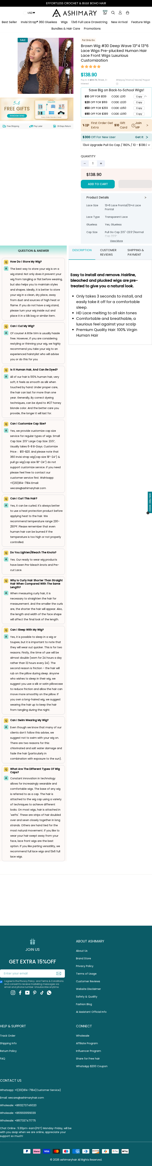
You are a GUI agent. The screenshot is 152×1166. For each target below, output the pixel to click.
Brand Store (83, 958)
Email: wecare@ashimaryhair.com (22, 1098)
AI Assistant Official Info (91, 1012)
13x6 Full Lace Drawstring (89, 22)
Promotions (92, 28)
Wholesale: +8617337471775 (18, 1120)
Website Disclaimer (88, 989)
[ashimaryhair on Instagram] (13, 992)
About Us (81, 951)
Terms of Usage (86, 974)
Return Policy (8, 1051)
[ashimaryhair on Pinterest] (34, 992)
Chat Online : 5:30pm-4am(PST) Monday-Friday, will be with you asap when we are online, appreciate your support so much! (36, 1132)
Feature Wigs (140, 22)
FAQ (2, 1058)
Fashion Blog (84, 1004)
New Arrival (119, 22)
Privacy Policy (84, 966)
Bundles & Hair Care (65, 28)
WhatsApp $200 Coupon (92, 1066)
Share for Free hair (88, 1058)
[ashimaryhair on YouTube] (27, 992)
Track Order (7, 1036)
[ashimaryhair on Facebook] (20, 992)
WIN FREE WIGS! (150, 502)
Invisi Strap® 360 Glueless (39, 22)
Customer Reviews (88, 981)
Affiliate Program (87, 1043)
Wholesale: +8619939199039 (18, 1113)
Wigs (64, 22)
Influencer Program (88, 1051)
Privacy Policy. (27, 981)
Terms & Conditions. (52, 981)
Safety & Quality (86, 996)
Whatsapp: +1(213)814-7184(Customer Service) (30, 1090)
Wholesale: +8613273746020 (18, 1105)
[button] (91, 67)
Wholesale (82, 1036)
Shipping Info (8, 1043)
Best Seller (9, 22)
